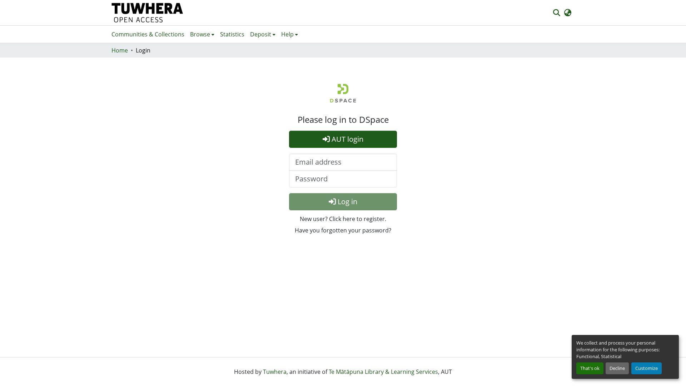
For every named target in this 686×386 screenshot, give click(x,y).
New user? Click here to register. (343, 219)
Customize (646, 368)
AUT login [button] (346, 139)
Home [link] (119, 50)
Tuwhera (275, 372)
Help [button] (287, 34)
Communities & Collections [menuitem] (147, 34)
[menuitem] (202, 34)
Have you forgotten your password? (343, 230)
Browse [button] (200, 34)
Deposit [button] (260, 34)
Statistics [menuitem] (232, 34)
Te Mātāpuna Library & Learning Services (383, 372)
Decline (617, 368)
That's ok (590, 368)
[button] (147, 12)
